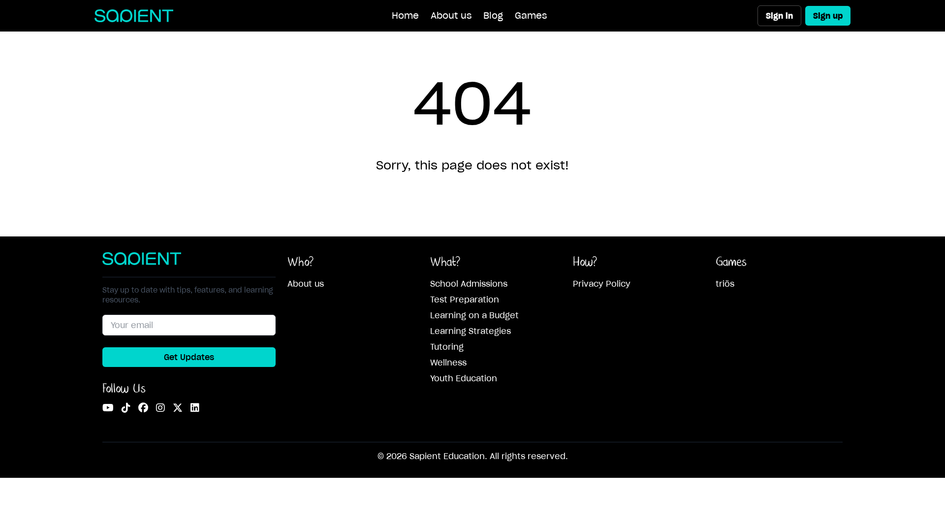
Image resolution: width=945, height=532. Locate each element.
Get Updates (189, 357)
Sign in (779, 16)
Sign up (828, 16)
